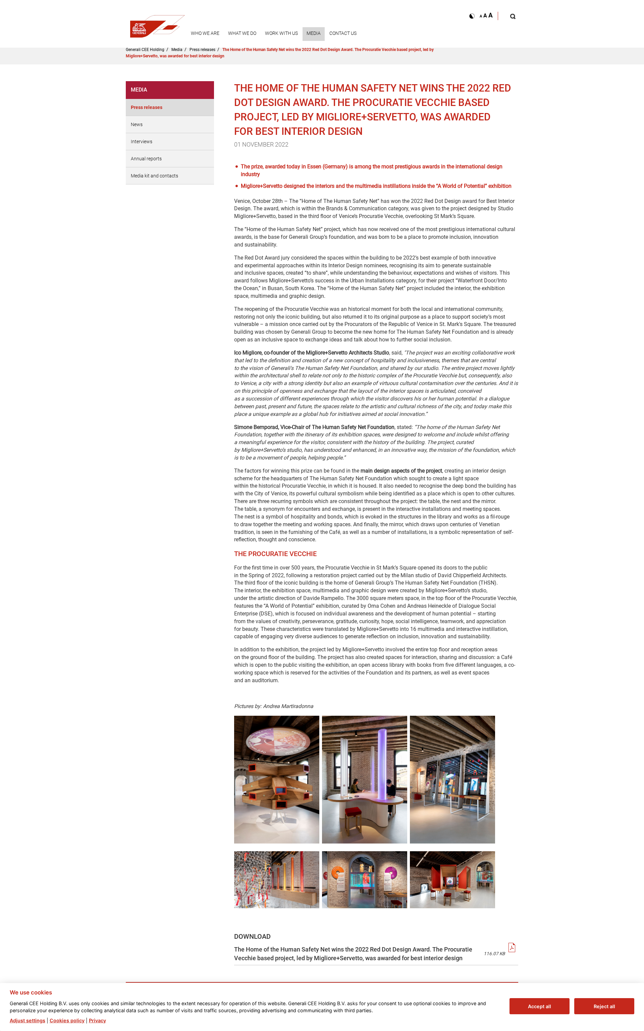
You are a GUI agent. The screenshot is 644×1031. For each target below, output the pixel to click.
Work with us (281, 33)
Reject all (604, 1006)
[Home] (157, 24)
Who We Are (205, 33)
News (137, 124)
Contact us (343, 33)
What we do (242, 33)
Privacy (97, 1020)
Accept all (539, 1006)
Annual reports (146, 158)
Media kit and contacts (154, 175)
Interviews (141, 141)
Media (314, 33)
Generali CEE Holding (145, 49)
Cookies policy (67, 1020)
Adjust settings (27, 1020)
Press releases (202, 49)
